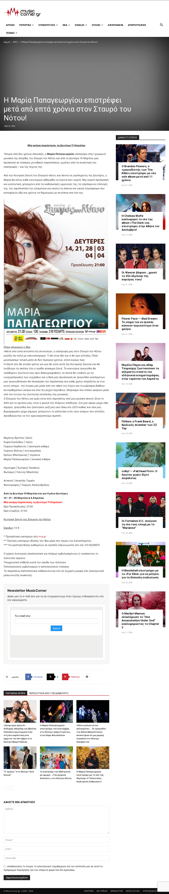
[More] (87, 677)
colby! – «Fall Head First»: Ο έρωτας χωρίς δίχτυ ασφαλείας (139, 474)
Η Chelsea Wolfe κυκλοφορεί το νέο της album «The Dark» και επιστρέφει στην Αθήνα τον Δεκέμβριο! (140, 222)
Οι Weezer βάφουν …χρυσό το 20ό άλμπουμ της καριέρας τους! (139, 276)
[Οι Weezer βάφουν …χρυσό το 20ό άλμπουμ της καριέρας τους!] (140, 262)
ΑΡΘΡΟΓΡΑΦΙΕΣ (137, 25)
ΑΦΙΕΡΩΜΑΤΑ (115, 25)
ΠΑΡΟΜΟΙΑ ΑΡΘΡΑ (15, 693)
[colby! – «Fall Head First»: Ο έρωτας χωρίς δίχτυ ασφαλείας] (140, 460)
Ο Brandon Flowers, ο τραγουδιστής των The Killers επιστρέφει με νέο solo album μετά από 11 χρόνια (139, 173)
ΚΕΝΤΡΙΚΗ (89, 891)
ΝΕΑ (65, 25)
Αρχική (7, 42)
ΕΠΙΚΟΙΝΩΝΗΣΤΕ (151, 891)
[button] (161, 25)
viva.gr (42, 536)
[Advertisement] (105, 12)
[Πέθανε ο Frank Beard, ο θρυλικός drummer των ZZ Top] (140, 411)
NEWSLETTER (116, 891)
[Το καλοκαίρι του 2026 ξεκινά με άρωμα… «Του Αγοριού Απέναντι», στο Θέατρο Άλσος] (56, 757)
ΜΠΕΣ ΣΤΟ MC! (133, 891)
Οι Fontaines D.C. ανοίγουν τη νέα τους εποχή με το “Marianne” (139, 524)
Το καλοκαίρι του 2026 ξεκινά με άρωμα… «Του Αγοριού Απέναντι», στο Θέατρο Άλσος (56, 775)
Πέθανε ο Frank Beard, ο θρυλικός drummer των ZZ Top (139, 425)
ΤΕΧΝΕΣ (10, 32)
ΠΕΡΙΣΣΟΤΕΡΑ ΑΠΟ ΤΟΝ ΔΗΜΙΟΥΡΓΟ (48, 693)
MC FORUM (102, 891)
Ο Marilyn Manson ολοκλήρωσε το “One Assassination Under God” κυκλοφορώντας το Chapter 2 (140, 620)
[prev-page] (6, 788)
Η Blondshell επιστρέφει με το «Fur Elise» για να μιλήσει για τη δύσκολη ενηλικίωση (140, 574)
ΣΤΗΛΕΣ (96, 25)
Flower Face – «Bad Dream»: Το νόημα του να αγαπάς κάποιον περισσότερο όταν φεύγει (140, 324)
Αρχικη (10, 25)
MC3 (15, 42)
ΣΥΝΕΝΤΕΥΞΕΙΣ (46, 25)
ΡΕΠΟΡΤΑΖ (25, 25)
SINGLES (79, 25)
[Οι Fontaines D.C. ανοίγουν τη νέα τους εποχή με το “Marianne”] (140, 510)
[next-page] (11, 788)
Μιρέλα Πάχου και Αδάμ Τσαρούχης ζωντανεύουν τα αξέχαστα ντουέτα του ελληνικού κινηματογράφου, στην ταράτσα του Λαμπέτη (140, 371)
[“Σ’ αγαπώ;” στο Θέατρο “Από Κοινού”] (20, 757)
